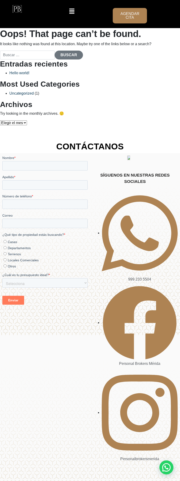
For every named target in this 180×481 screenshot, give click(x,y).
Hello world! (19, 73)
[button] (72, 11)
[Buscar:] (27, 55)
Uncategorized (21, 93)
